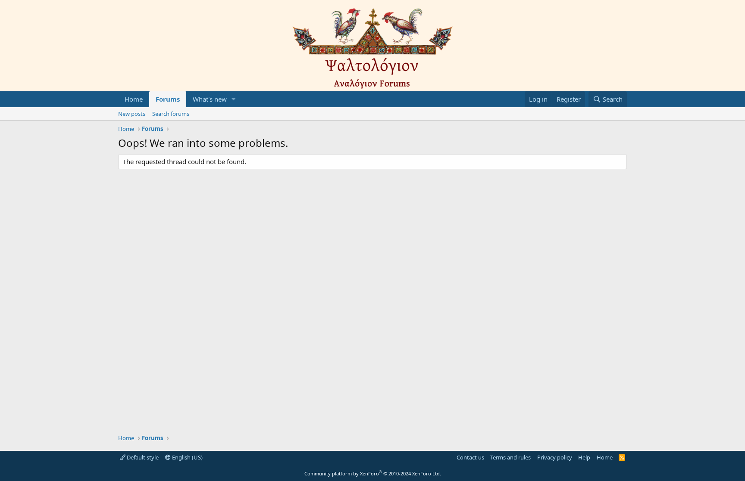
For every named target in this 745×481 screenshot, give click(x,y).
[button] (234, 99)
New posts (131, 114)
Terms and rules (510, 457)
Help (584, 457)
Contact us (470, 457)
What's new (210, 99)
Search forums (170, 114)
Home (134, 99)
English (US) (187, 457)
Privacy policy (554, 457)
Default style (142, 457)
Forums (168, 99)
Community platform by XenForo (372, 473)
